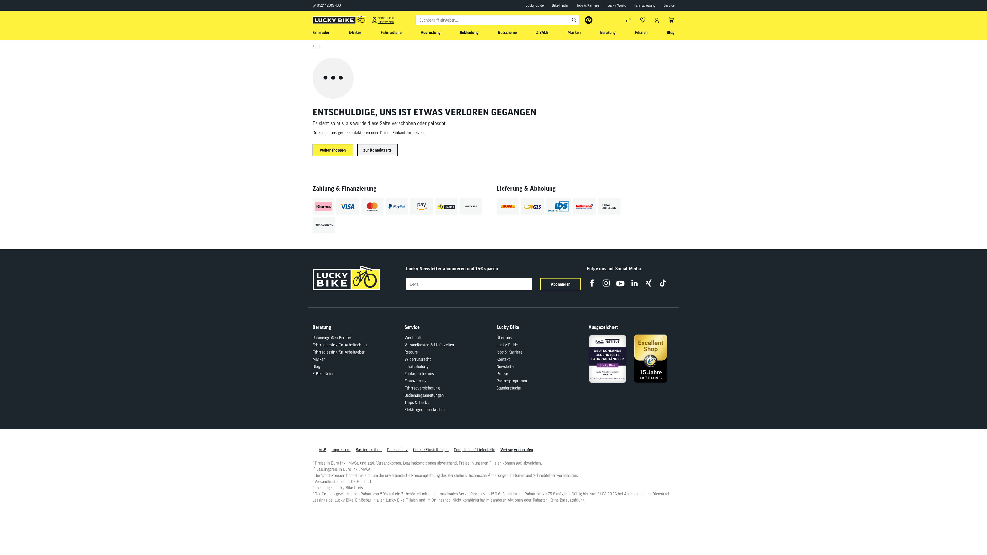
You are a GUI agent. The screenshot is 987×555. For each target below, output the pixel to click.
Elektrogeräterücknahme (425, 409)
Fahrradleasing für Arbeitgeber (339, 352)
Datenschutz (397, 449)
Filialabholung (416, 366)
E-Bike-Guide (323, 373)
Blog (316, 366)
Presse (502, 373)
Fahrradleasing (645, 5)
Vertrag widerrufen (516, 449)
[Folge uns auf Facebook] (592, 283)
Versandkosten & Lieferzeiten (429, 345)
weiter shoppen (333, 150)
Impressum (341, 449)
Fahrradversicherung (422, 388)
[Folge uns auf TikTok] (663, 283)
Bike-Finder (560, 5)
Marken (319, 359)
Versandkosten (388, 463)
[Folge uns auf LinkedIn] (634, 283)
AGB (322, 449)
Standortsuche (509, 388)
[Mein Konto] (657, 20)
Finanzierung (415, 380)
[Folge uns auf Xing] (649, 283)
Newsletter (506, 366)
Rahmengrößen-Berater (332, 337)
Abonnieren (560, 284)
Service (669, 5)
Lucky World (616, 5)
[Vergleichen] (628, 20)
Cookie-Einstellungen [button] (431, 449)
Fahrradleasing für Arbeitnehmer (340, 345)
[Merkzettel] (642, 20)
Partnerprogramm (512, 380)
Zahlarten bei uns (419, 373)
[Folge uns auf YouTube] (620, 283)
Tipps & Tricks (417, 402)
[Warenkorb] (671, 20)
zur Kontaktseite (377, 150)
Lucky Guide (535, 5)
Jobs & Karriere (588, 5)
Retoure (411, 352)
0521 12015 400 (328, 5)
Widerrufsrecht (418, 359)
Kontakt (503, 359)
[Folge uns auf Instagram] (606, 283)
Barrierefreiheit (369, 449)
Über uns (504, 337)
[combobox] (497, 20)
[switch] (970, 535)
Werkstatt (413, 337)
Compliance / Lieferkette (474, 449)
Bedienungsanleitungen (424, 395)
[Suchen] (574, 20)
